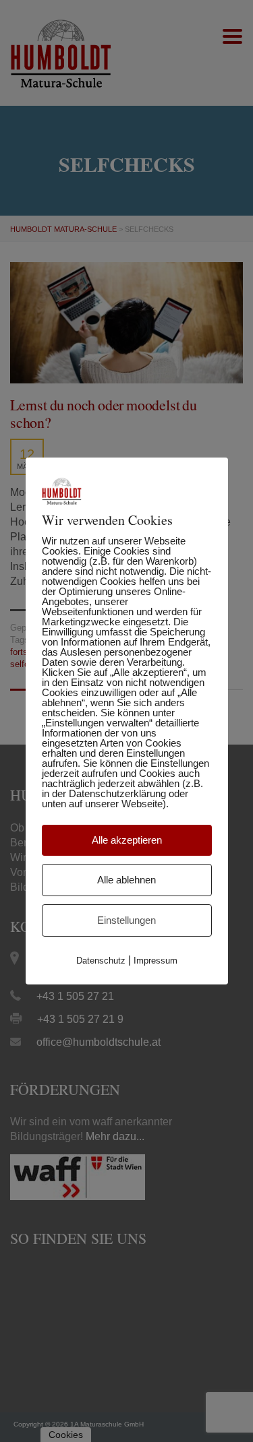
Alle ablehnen (126, 879)
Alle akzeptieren (127, 840)
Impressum (155, 960)
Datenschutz (100, 960)
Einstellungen (126, 920)
